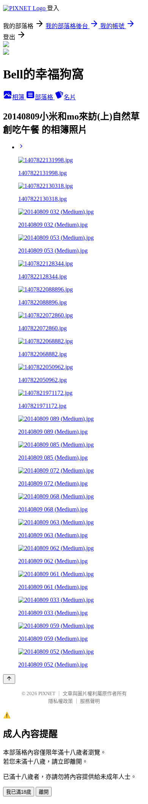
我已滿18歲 (18, 792)
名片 (70, 97)
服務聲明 (90, 701)
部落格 (45, 97)
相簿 (19, 97)
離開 (44, 792)
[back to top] (9, 679)
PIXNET (46, 693)
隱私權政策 (60, 701)
